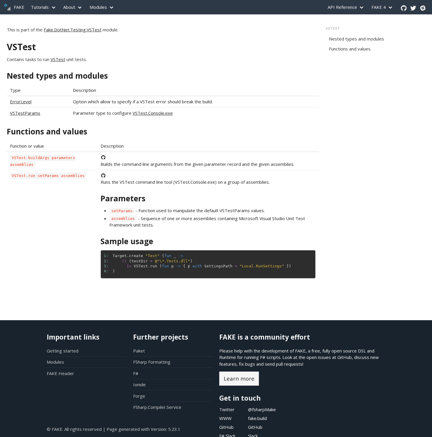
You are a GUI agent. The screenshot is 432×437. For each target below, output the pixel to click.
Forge (139, 396)
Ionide (139, 384)
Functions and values (47, 131)
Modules (98, 7)
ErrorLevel (20, 101)
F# (135, 373)
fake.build (257, 418)
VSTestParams (25, 113)
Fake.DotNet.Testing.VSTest (72, 30)
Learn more (239, 378)
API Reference (342, 7)
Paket (139, 351)
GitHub (344, 357)
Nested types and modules (57, 75)
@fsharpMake (262, 409)
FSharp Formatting (151, 362)
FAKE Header (60, 373)
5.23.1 (174, 429)
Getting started (62, 351)
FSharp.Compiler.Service (157, 407)
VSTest (21, 47)
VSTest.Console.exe (153, 113)
